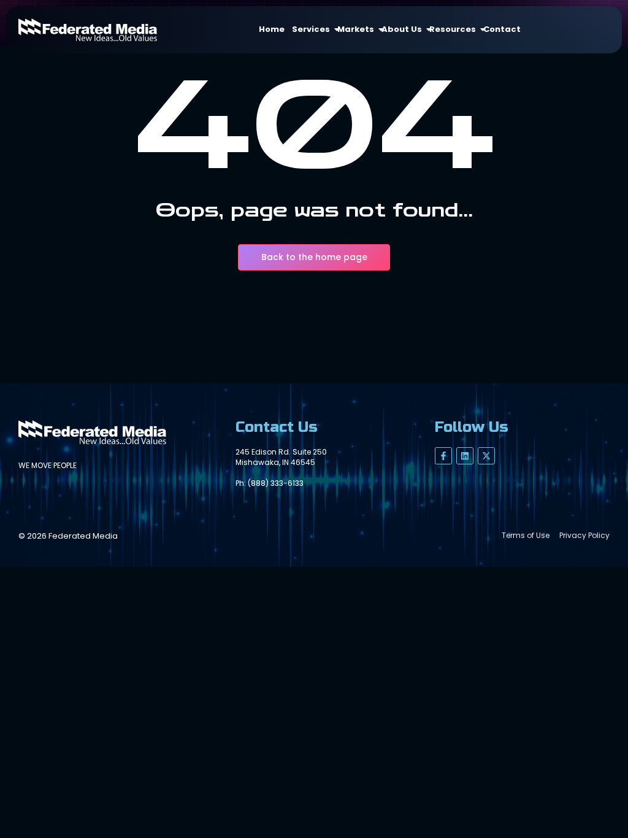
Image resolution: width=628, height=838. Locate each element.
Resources (452, 29)
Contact (502, 29)
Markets (355, 29)
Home (272, 29)
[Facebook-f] (443, 455)
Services (311, 29)
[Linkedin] (464, 455)
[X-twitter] (486, 455)
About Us (401, 29)
